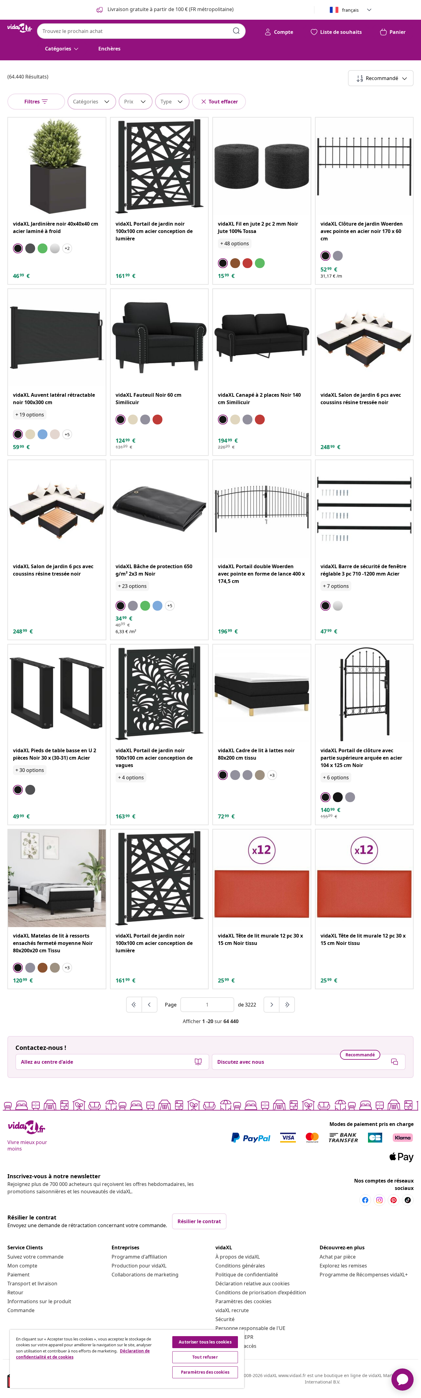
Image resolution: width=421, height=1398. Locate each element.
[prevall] (134, 1004)
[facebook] (365, 1200)
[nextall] (287, 1004)
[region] (127, 1359)
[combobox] (141, 31)
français (350, 10)
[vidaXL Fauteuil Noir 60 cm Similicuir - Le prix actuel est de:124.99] (159, 338)
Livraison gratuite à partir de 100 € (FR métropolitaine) (170, 9)
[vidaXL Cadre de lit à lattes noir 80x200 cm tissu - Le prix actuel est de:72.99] (262, 693)
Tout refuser (205, 1357)
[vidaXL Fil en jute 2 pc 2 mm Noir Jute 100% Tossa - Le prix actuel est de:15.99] (262, 166)
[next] (272, 1004)
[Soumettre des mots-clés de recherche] (236, 31)
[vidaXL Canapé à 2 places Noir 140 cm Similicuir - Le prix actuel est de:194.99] (262, 338)
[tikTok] (408, 1200)
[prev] (149, 1004)
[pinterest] (393, 1200)
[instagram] (379, 1200)
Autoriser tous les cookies (205, 1342)
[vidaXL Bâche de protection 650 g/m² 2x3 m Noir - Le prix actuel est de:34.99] (159, 509)
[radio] (18, 248)
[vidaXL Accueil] (19, 28)
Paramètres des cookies (243, 1301)
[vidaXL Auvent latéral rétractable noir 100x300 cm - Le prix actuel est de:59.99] (57, 338)
